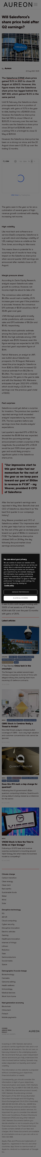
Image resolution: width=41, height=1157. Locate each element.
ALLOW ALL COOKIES (20, 598)
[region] (20, 578)
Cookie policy (9, 585)
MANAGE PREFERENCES (20, 592)
